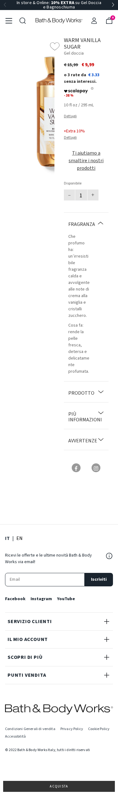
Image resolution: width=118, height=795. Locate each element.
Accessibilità (15, 736)
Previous (5, 5)
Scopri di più (25, 657)
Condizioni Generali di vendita (30, 729)
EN (19, 538)
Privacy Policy (71, 729)
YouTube (66, 599)
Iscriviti (99, 579)
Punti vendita (27, 675)
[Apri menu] (9, 20)
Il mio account (28, 639)
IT (7, 538)
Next (113, 5)
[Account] (94, 20)
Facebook (15, 599)
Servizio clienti (30, 621)
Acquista (59, 786)
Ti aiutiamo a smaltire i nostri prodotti (86, 161)
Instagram (41, 599)
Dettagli (70, 116)
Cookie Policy (99, 729)
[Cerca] (22, 20)
